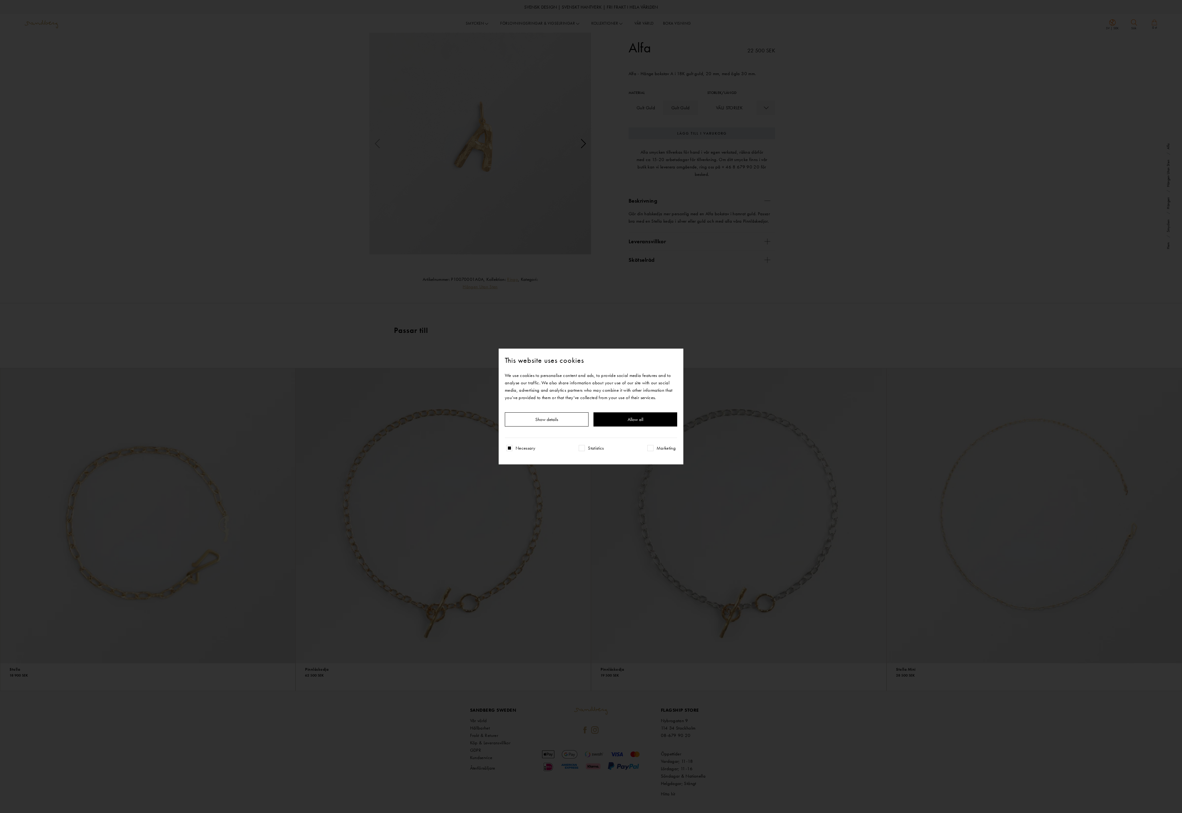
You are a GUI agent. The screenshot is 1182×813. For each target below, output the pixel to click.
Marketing (666, 448)
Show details (546, 419)
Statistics (596, 448)
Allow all (635, 419)
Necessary (525, 448)
